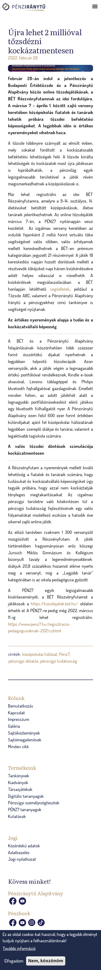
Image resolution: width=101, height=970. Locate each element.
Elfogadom (13, 961)
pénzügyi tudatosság (58, 661)
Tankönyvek (18, 775)
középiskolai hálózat (39, 654)
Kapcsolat (16, 713)
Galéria (14, 726)
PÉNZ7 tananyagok (24, 809)
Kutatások (17, 816)
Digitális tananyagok (26, 796)
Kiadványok (18, 782)
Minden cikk (18, 746)
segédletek (60, 289)
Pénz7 (64, 654)
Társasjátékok (20, 789)
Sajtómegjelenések (24, 740)
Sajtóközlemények (24, 733)
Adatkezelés (19, 852)
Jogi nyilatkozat (22, 859)
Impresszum (18, 719)
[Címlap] (29, 8)
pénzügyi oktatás (23, 661)
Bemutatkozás (20, 706)
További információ (19, 948)
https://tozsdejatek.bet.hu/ (55, 603)
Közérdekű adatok (24, 846)
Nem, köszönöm (45, 960)
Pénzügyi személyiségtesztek (33, 803)
